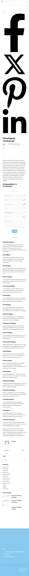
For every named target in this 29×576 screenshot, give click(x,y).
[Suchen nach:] (14, 459)
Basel (4, 468)
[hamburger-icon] (26, 3)
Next (23, 450)
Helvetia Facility (6, 433)
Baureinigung (9, 259)
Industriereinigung (9, 316)
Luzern (4, 472)
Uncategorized (5, 483)
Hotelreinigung (5, 309)
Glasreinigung (8, 298)
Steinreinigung (8, 374)
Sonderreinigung (9, 364)
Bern (4, 12)
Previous (7, 450)
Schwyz (4, 476)
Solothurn (4, 478)
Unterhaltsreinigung (9, 402)
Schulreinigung (19, 355)
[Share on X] (14, 76)
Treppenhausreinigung (13, 394)
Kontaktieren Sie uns (7, 428)
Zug (3, 487)
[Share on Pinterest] (14, 108)
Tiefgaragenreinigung (18, 385)
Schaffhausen (5, 474)
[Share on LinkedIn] (14, 136)
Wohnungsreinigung (9, 244)
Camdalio (13, 441)
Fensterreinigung (9, 279)
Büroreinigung (20, 270)
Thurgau (4, 481)
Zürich (4, 488)
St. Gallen (4, 479)
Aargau (4, 467)
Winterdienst (7, 413)
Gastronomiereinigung (7, 290)
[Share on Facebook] (14, 51)
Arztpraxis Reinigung (7, 424)
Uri (3, 485)
